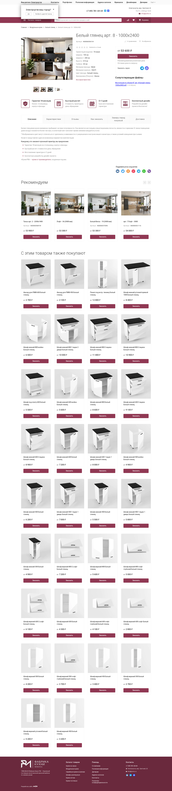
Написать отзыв (95, 47)
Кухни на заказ (71, 766)
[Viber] (149, 171)
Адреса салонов (104, 2)
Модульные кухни (36, 27)
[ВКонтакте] (117, 171)
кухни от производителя (41, 159)
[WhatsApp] (144, 171)
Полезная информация (85, 2)
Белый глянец (50, 27)
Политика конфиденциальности (100, 782)
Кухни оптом (70, 778)
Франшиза (118, 2)
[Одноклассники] (128, 171)
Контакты (55, 2)
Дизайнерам (131, 2)
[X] (123, 171)
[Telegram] (138, 171)
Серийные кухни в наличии (75, 772)
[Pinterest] (133, 171)
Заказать (133, 56)
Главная (24, 27)
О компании (96, 766)
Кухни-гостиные (71, 781)
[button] (62, 89)
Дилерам (143, 2)
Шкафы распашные (73, 775)
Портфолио (67, 2)
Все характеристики (83, 80)
